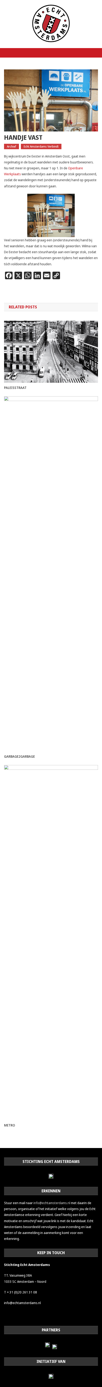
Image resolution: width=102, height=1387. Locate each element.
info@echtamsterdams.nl (51, 1203)
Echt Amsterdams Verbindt (41, 146)
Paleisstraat (15, 387)
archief (11, 146)
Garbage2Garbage (19, 756)
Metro (9, 1125)
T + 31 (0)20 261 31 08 (20, 1292)
